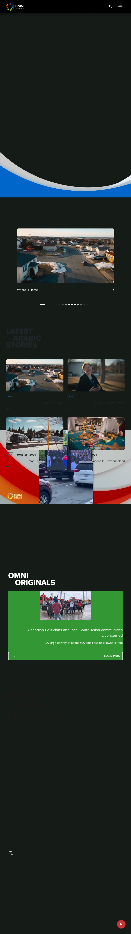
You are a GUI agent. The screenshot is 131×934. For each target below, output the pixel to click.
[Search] (111, 7)
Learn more (112, 656)
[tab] (42, 304)
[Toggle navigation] (120, 7)
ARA (10, 396)
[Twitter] (11, 853)
